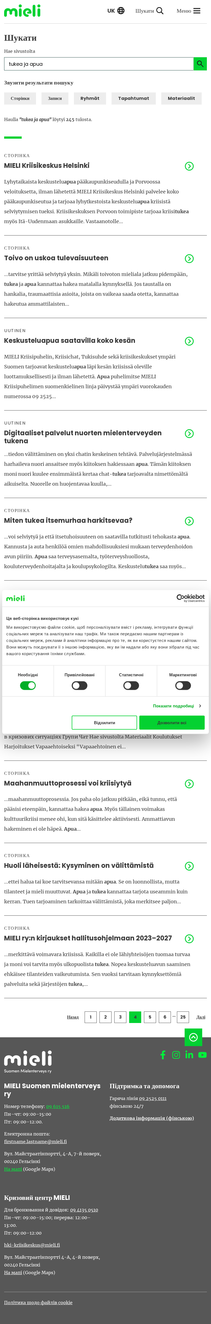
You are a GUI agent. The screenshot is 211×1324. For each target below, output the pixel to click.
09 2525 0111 (152, 1098)
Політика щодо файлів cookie (38, 1302)
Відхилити (104, 722)
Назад (73, 1017)
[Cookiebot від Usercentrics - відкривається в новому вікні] (181, 598)
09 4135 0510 (84, 1210)
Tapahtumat (133, 98)
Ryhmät (89, 98)
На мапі (13, 1169)
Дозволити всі (171, 722)
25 (183, 1017)
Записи (55, 98)
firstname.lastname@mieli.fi (35, 1141)
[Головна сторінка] (26, 10)
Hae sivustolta (19, 51)
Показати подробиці (173, 706)
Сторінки (20, 98)
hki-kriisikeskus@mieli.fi (32, 1245)
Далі (200, 1017)
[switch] (79, 685)
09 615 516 (58, 1106)
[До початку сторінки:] (193, 1037)
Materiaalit (181, 98)
